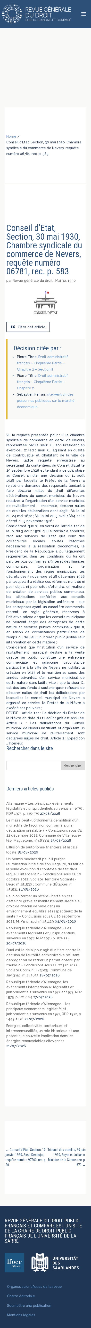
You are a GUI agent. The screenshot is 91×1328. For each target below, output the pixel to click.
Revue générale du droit (33, 280)
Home (11, 136)
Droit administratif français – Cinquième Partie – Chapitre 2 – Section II (42, 363)
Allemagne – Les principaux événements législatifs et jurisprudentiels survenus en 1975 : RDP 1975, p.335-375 (45, 808)
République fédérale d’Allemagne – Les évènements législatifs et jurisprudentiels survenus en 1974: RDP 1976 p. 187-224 (40, 933)
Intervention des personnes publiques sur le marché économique (45, 400)
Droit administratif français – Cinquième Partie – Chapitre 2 (42, 382)
